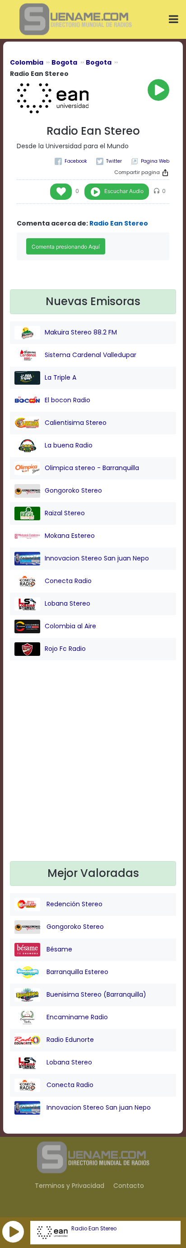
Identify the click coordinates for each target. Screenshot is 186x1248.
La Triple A (60, 377)
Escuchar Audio (124, 191)
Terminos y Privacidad (69, 1185)
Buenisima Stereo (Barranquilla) (95, 994)
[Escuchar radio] (158, 90)
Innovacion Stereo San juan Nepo (97, 558)
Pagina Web (155, 161)
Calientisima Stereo (76, 422)
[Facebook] (71, 161)
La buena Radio (69, 445)
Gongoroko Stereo (73, 490)
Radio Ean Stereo (93, 1228)
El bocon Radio (67, 400)
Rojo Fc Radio (65, 648)
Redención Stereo (73, 904)
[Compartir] (165, 173)
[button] (13, 1232)
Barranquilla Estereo (76, 971)
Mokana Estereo (70, 535)
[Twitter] (109, 161)
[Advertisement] (93, 768)
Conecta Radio (68, 580)
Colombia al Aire (70, 626)
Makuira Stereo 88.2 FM (81, 332)
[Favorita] (61, 192)
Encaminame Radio (76, 1017)
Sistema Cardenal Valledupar (90, 354)
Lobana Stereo (67, 603)
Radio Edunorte (69, 1039)
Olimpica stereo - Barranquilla (92, 467)
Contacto (128, 1185)
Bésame (58, 949)
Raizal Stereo (65, 513)
